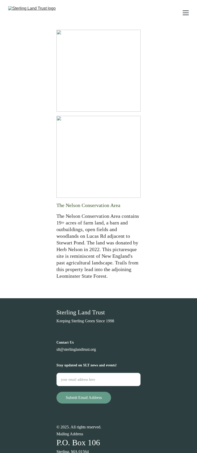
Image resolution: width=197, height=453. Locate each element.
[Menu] (186, 13)
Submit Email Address (84, 397)
